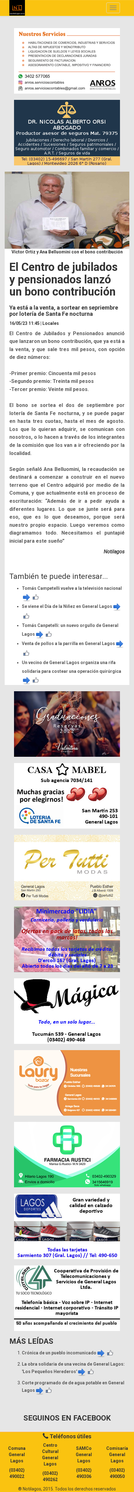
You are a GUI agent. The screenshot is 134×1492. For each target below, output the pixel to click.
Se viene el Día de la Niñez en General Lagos (67, 606)
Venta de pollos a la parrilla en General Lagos (68, 643)
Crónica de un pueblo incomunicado (59, 1352)
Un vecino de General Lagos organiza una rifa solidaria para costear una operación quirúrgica (71, 667)
